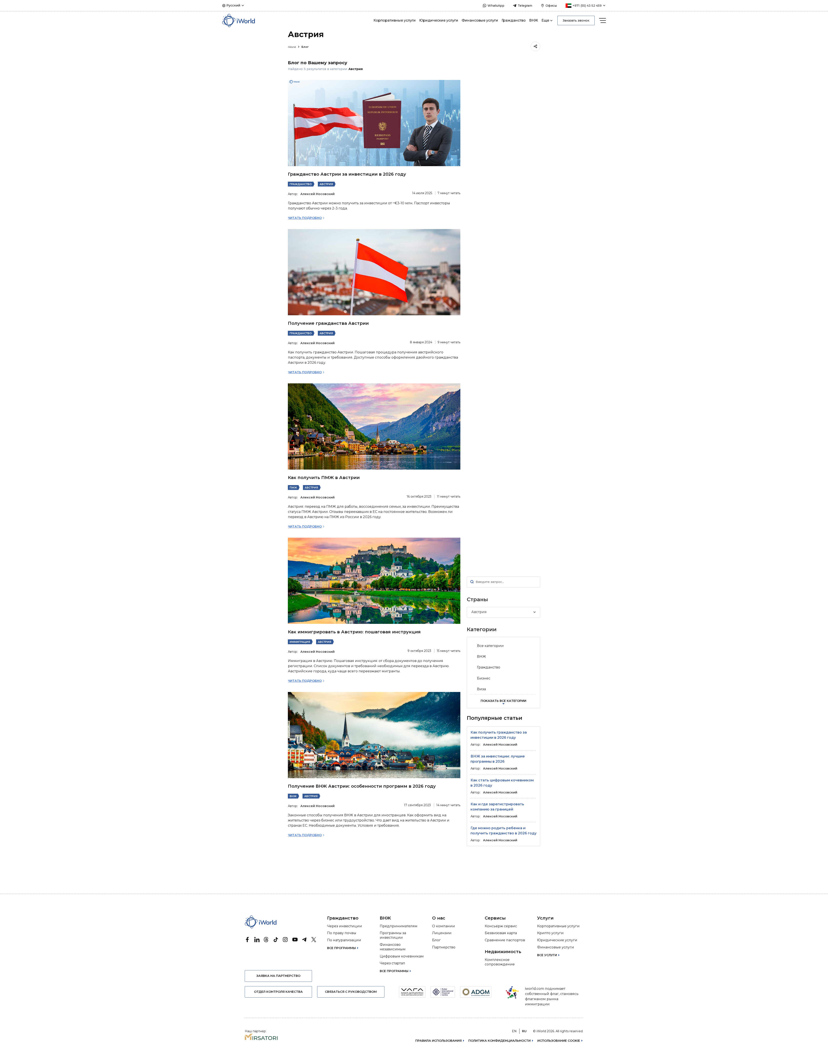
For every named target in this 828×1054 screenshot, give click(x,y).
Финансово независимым (393, 947)
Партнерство (443, 947)
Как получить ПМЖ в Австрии (324, 477)
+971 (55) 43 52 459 (587, 6)
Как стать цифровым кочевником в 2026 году (502, 782)
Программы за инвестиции (393, 935)
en (514, 1031)
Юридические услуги (438, 20)
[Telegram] (304, 939)
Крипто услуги (550, 933)
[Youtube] (294, 939)
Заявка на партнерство (278, 976)
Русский (233, 5)
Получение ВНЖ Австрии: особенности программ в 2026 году (362, 786)
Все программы (341, 948)
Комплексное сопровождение (500, 962)
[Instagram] (285, 939)
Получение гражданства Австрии (328, 323)
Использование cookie (558, 1041)
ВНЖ (533, 20)
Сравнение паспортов (505, 940)
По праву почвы (341, 933)
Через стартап (392, 963)
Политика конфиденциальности (499, 1041)
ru (524, 1031)
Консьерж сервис (501, 926)
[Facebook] (247, 939)
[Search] (472, 582)
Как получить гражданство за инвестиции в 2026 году (498, 735)
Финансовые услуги (480, 20)
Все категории (490, 646)
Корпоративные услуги (394, 20)
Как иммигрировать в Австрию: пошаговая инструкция (354, 631)
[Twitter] (313, 939)
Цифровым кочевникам (402, 956)
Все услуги (547, 955)
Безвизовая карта (501, 933)
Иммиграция (300, 641)
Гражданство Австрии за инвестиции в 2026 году (347, 174)
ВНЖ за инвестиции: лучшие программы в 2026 (497, 759)
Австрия (326, 184)
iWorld (292, 46)
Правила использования (438, 1041)
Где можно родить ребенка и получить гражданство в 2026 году (503, 830)
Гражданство (514, 20)
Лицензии (442, 933)
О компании (443, 926)
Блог (305, 46)
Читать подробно (305, 218)
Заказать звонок (576, 20)
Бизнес (483, 678)
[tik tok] (275, 939)
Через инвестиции (344, 926)
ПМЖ (293, 487)
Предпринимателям (398, 926)
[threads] (266, 939)
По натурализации (344, 940)
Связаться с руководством (351, 992)
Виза (481, 689)
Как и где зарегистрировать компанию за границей (497, 806)
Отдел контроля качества (278, 992)
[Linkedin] (256, 939)
